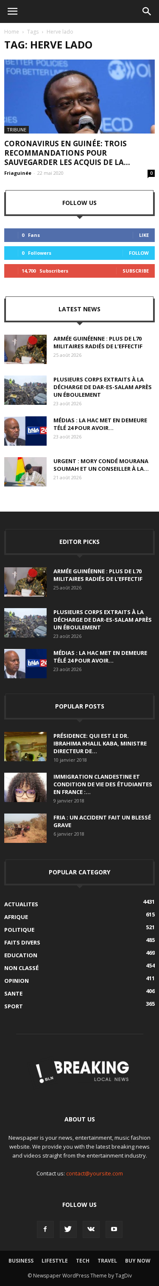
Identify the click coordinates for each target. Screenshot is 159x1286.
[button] (147, 11)
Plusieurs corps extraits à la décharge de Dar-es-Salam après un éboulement (102, 387)
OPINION (16, 980)
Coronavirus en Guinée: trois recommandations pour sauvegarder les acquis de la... (67, 153)
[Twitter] (68, 1229)
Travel (107, 1260)
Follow (139, 253)
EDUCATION (20, 955)
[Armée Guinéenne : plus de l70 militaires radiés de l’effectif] (25, 349)
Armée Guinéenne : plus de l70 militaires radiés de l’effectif (97, 342)
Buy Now (138, 1260)
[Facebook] (45, 1229)
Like (144, 235)
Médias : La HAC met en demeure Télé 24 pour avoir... (100, 424)
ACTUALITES (21, 904)
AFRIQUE (16, 917)
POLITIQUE (19, 929)
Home (11, 31)
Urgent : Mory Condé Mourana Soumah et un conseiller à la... (101, 464)
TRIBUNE (16, 129)
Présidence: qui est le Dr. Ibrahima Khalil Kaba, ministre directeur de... (100, 743)
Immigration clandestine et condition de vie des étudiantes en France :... (102, 784)
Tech (82, 1260)
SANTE (13, 993)
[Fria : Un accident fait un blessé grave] (25, 828)
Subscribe (136, 270)
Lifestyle (55, 1260)
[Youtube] (114, 1229)
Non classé (21, 968)
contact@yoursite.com (94, 1173)
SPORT (13, 1006)
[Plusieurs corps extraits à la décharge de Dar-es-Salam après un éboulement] (25, 390)
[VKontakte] (91, 1229)
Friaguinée (17, 173)
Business (20, 1260)
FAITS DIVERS (22, 942)
